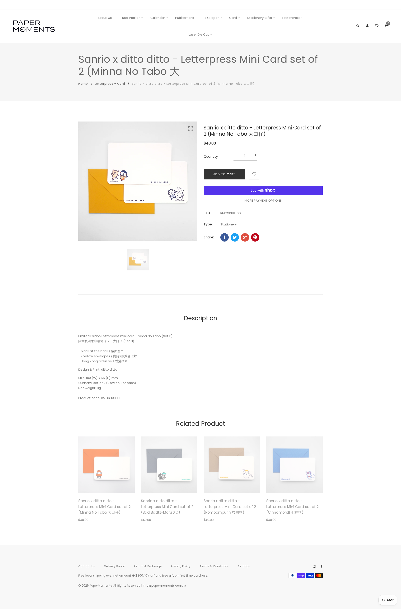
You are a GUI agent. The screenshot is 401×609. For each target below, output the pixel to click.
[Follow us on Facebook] (224, 237)
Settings (244, 566)
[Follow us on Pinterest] (255, 237)
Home (83, 84)
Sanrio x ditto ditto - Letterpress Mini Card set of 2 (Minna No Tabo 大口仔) (104, 506)
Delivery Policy (114, 566)
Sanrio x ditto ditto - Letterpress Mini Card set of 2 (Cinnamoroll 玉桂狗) (292, 506)
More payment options (263, 200)
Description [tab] (200, 318)
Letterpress (291, 17)
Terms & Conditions (214, 566)
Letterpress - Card (110, 84)
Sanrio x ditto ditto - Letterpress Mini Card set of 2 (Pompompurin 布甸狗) (230, 506)
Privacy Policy (180, 566)
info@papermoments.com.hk (164, 585)
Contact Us (86, 566)
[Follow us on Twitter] (235, 237)
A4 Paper (211, 17)
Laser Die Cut (199, 34)
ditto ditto (109, 369)
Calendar (157, 17)
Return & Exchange (148, 566)
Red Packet (131, 17)
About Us (105, 17)
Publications (184, 17)
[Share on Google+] (245, 237)
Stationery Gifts (259, 17)
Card (233, 17)
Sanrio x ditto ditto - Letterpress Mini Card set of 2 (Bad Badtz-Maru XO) (167, 506)
